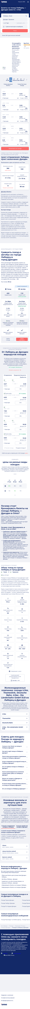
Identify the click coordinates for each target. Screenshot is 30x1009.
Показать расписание (8, 187)
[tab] (8, 84)
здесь (26, 453)
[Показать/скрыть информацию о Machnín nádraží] (27, 858)
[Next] (26, 79)
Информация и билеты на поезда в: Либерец (14, 885)
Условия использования (7, 998)
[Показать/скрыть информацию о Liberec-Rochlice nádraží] (27, 852)
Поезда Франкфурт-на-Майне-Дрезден (11, 919)
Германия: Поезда (20, 926)
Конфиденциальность (7, 1000)
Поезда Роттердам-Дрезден (8, 906)
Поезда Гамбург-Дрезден (8, 903)
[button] (8, 23)
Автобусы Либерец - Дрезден (10, 879)
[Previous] (5, 481)
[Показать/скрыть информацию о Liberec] (27, 846)
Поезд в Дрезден (5, 927)
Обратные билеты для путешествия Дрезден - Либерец (14, 876)
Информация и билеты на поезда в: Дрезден (14, 887)
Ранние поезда (9, 448)
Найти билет (8, 170)
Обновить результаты (14, 370)
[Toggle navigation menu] (28, 2)
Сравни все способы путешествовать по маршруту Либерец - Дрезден (13, 882)
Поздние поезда (20, 448)
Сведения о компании (7, 995)
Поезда (11, 926)
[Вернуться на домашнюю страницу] (4, 2)
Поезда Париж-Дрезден (7, 900)
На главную (4, 926)
